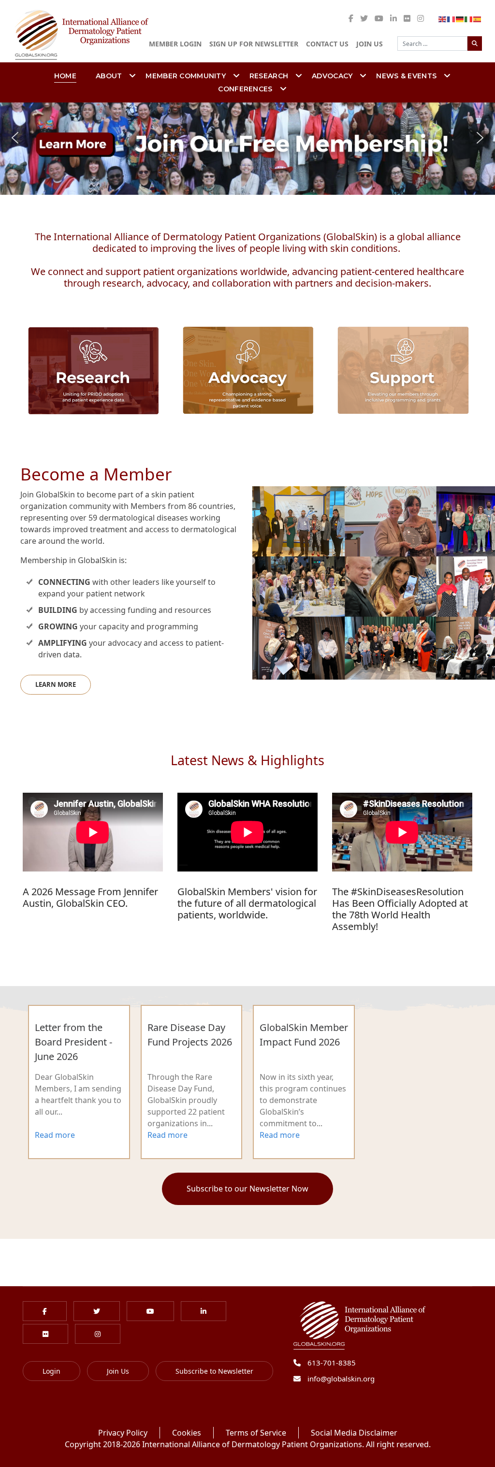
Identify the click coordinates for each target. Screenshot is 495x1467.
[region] (247, 138)
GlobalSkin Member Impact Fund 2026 (304, 1034)
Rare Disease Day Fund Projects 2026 (189, 1034)
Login (51, 1371)
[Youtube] (379, 18)
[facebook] (351, 18)
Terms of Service (256, 1432)
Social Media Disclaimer (354, 1432)
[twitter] (364, 18)
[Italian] (469, 18)
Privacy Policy (122, 1432)
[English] (442, 18)
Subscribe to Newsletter (214, 1371)
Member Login (175, 43)
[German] (460, 18)
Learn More (55, 684)
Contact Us (327, 43)
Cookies (186, 1432)
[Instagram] (420, 18)
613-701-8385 (331, 1362)
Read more (55, 1135)
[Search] (474, 43)
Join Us (369, 43)
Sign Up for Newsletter (253, 43)
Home (65, 76)
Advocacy (332, 76)
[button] (247, 138)
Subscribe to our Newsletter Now (247, 1188)
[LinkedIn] (393, 18)
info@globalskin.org (341, 1378)
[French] (451, 18)
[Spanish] (477, 18)
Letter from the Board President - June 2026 (73, 1042)
